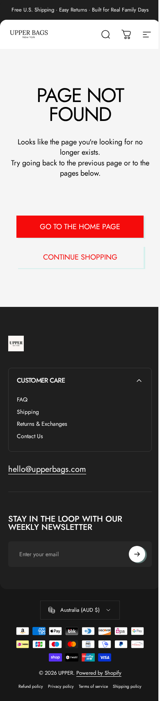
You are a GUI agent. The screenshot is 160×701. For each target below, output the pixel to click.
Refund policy (30, 686)
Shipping (28, 412)
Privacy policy (61, 686)
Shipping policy (127, 686)
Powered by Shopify (98, 673)
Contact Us (30, 436)
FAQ (22, 400)
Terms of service (93, 686)
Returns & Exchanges (42, 424)
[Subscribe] (137, 554)
